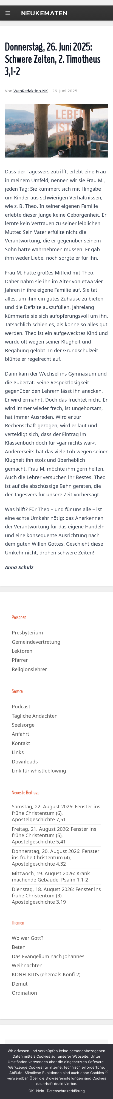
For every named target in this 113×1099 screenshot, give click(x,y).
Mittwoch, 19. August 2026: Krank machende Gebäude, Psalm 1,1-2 (51, 876)
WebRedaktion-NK (30, 90)
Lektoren (22, 651)
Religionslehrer (29, 669)
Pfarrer (20, 660)
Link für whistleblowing (39, 770)
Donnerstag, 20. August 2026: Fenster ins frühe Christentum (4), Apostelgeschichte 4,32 (55, 857)
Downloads (25, 761)
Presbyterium (27, 632)
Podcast (21, 706)
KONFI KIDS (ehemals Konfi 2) (46, 974)
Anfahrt (20, 734)
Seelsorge (23, 725)
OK (31, 1091)
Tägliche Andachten (35, 715)
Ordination (24, 992)
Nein (40, 1091)
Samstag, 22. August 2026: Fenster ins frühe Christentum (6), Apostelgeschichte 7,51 (56, 813)
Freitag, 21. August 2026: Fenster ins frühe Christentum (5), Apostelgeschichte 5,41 (54, 835)
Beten (19, 947)
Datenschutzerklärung (66, 1091)
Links (18, 752)
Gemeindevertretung (36, 642)
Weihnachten (27, 965)
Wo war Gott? (27, 938)
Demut (20, 983)
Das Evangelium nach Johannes (48, 956)
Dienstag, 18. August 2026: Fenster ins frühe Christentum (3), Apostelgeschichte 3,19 (56, 895)
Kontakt (21, 743)
